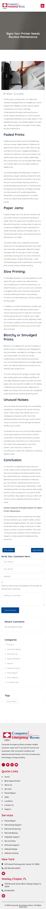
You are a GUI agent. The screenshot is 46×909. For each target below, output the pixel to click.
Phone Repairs (12, 677)
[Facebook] (3, 873)
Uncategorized (12, 682)
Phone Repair (12, 673)
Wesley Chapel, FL (14, 879)
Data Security (12, 654)
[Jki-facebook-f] (3, 764)
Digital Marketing (13, 659)
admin (21, 94)
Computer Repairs (14, 649)
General (9, 94)
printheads (33, 151)
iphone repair (11, 701)
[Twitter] (7, 764)
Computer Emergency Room (15, 523)
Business (10, 644)
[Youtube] (16, 764)
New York (8, 859)
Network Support (13, 668)
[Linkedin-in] (12, 764)
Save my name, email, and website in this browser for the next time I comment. (21, 587)
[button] (42, 6)
